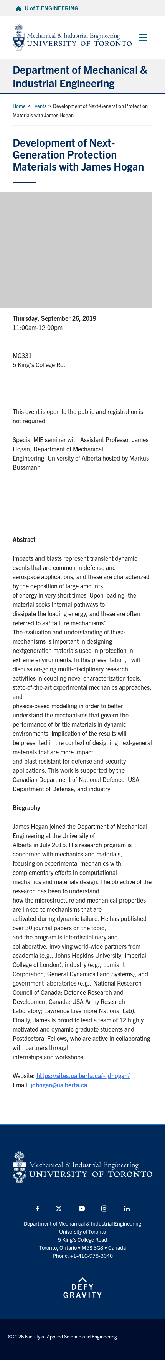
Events (39, 106)
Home (19, 106)
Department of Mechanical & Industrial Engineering (80, 75)
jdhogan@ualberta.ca (59, 1084)
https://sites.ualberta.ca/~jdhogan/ (83, 1075)
